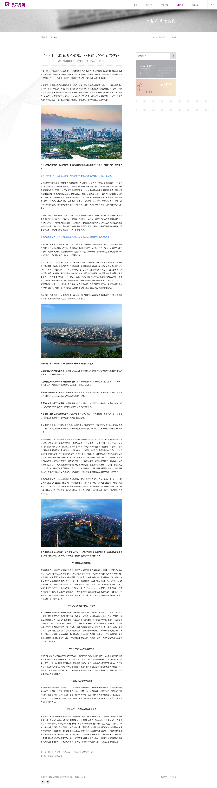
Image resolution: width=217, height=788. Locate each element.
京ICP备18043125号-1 (78, 777)
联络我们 (195, 5)
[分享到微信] (43, 782)
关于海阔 (149, 5)
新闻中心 (180, 5)
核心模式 (164, 5)
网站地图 (173, 777)
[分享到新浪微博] (48, 782)
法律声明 (164, 777)
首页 (135, 5)
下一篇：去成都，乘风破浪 (51, 755)
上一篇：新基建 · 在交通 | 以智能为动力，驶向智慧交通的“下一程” (67, 752)
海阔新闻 (44, 37)
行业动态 (53, 37)
